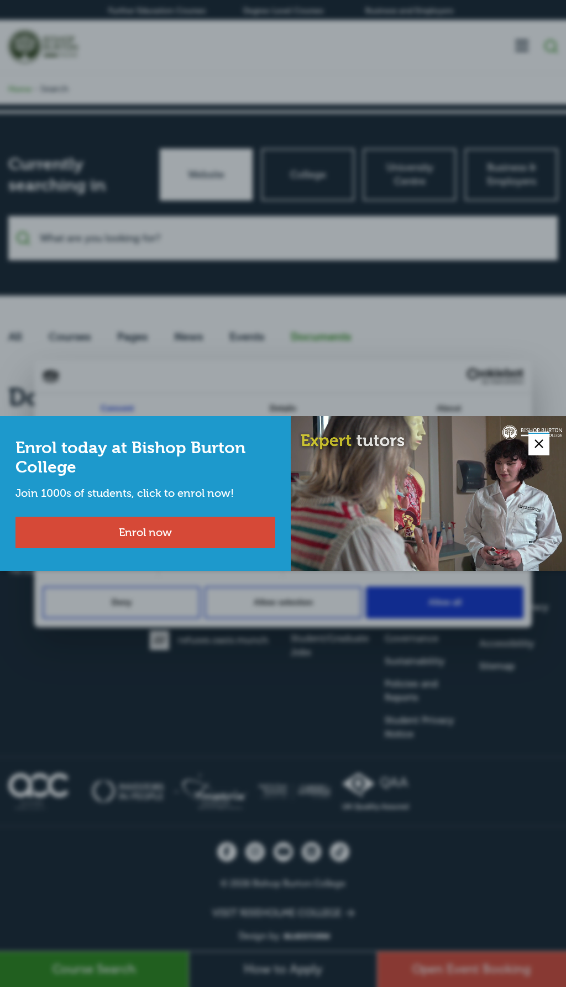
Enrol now (145, 532)
